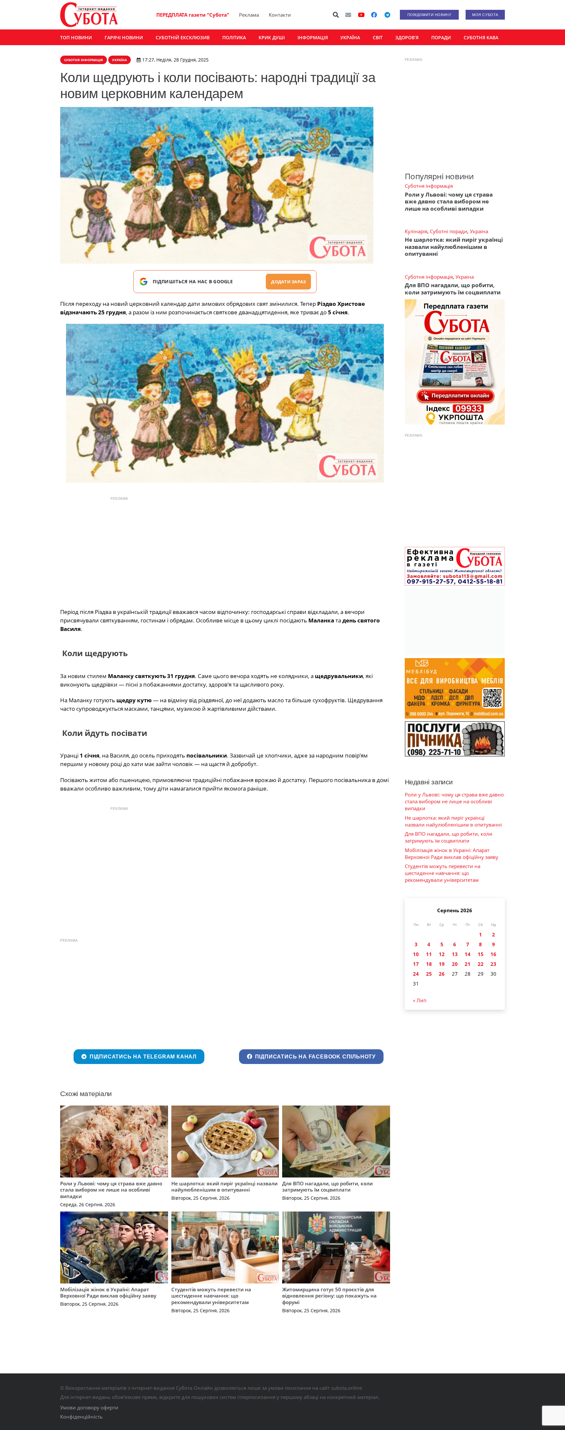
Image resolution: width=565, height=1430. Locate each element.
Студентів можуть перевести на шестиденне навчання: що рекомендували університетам (211, 1295)
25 (429, 973)
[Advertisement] (225, 550)
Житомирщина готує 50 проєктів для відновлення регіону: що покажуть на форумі (329, 1295)
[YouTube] (361, 15)
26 (442, 973)
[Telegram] (387, 15)
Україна (479, 231)
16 (493, 954)
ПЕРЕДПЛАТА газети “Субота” (192, 14)
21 (468, 964)
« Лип (419, 1000)
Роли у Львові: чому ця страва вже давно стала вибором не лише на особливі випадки (111, 1189)
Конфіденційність (81, 1416)
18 (429, 964)
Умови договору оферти (89, 1407)
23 (493, 964)
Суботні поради (448, 231)
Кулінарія (416, 231)
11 (429, 954)
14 (468, 954)
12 (442, 954)
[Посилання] (89, 14)
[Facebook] (374, 15)
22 (481, 964)
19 (442, 964)
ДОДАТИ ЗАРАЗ (288, 282)
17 (416, 964)
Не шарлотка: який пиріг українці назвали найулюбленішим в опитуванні (224, 1186)
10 (416, 954)
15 (481, 954)
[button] (336, 15)
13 (455, 954)
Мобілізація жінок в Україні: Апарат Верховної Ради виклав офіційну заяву (108, 1292)
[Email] (348, 15)
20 (455, 964)
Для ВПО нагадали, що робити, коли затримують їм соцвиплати (327, 1186)
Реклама (249, 14)
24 (416, 973)
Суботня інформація (429, 186)
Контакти (280, 14)
